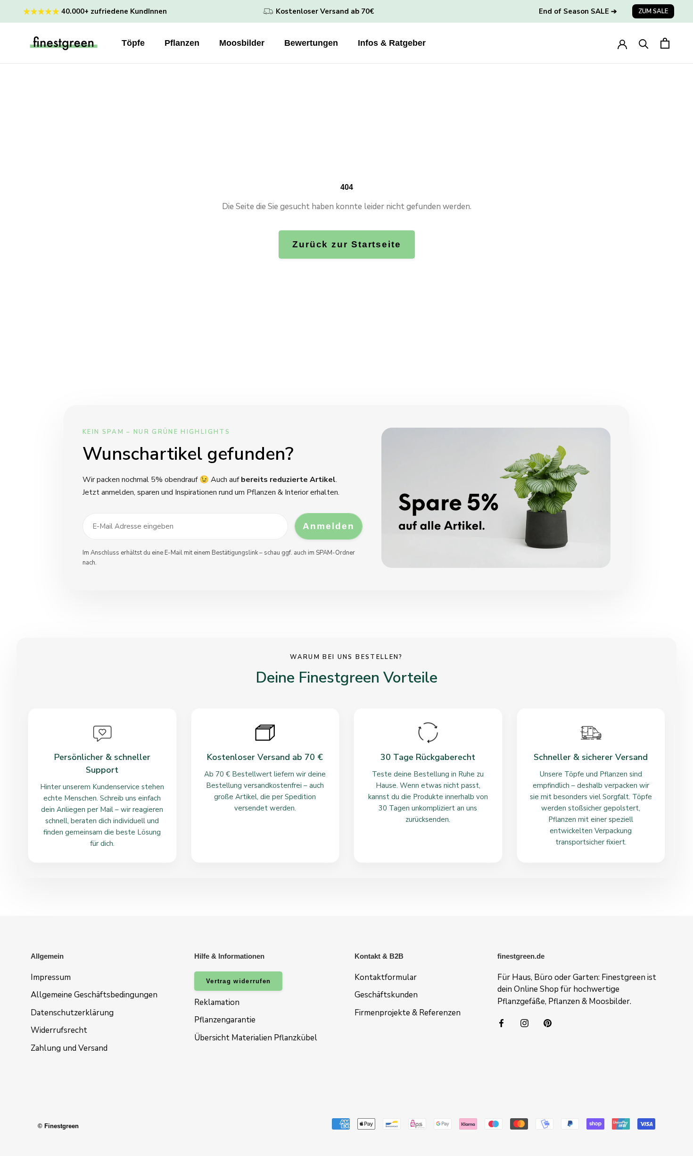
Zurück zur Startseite (346, 244)
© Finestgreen (58, 1126)
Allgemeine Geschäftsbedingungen (94, 994)
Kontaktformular (386, 977)
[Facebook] (501, 1023)
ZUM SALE (653, 11)
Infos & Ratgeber (392, 43)
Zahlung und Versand (69, 1048)
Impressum (51, 977)
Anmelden (328, 526)
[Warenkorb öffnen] (664, 43)
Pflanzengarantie (225, 1019)
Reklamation (216, 1002)
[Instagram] (524, 1023)
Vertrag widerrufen (238, 981)
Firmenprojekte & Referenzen (408, 1012)
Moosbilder (241, 43)
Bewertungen (311, 43)
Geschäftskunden (386, 994)
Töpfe (133, 43)
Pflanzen (182, 43)
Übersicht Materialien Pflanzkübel (255, 1037)
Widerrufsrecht (59, 1030)
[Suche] (644, 43)
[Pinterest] (548, 1023)
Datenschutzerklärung (72, 1012)
